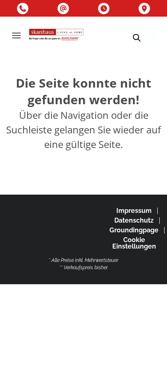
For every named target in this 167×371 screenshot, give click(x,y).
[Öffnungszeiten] (103, 8)
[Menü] (16, 35)
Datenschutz (134, 220)
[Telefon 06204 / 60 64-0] (22, 8)
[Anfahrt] (144, 8)
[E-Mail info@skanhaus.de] (63, 8)
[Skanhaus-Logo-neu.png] (56, 35)
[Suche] (136, 38)
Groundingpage (133, 230)
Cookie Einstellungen (134, 243)
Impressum (134, 210)
